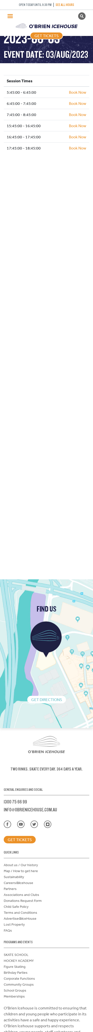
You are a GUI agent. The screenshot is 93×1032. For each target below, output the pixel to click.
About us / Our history (21, 865)
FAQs (8, 930)
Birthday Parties (16, 972)
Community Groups (19, 984)
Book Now (77, 92)
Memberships (14, 996)
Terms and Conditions (20, 912)
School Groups (15, 990)
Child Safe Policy (16, 906)
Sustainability (14, 877)
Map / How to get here (21, 871)
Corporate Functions (19, 978)
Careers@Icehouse (18, 883)
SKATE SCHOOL (16, 954)
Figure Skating (15, 966)
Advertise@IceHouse (20, 918)
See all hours (65, 5)
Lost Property (14, 924)
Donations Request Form (23, 900)
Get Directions (46, 699)
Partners (10, 888)
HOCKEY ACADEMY (19, 960)
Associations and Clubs (21, 894)
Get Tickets (46, 35)
